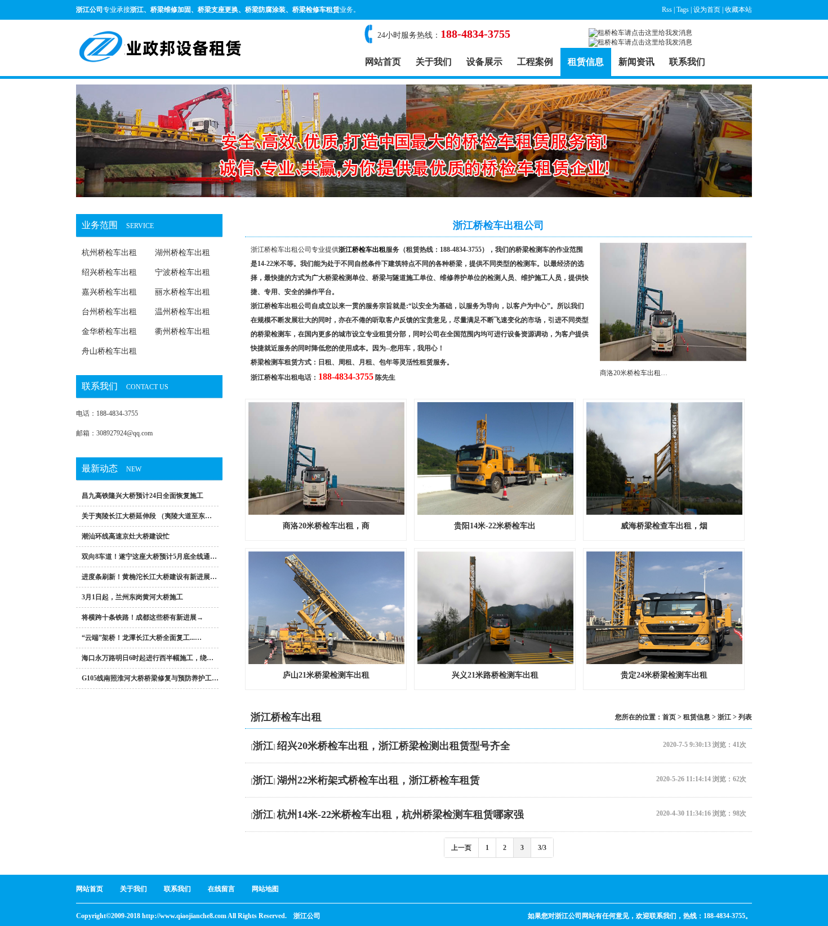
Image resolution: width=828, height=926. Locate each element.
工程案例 (535, 61)
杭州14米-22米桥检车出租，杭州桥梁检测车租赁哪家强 (400, 814)
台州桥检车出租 (109, 312)
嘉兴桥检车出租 (109, 292)
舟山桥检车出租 (109, 351)
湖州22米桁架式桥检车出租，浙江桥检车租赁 (378, 780)
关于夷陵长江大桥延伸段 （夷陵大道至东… (147, 516)
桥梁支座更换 (218, 10)
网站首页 (383, 61)
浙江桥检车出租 (274, 377)
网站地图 (265, 889)
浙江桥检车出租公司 (281, 249)
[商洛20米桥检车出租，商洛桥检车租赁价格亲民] (673, 359)
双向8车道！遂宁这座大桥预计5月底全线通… (149, 556)
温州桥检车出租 (182, 312)
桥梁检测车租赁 (274, 362)
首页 (669, 717)
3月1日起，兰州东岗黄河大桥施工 (132, 597)
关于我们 (434, 61)
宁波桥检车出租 (182, 272)
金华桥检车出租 (109, 331)
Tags (682, 10)
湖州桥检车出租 (182, 252)
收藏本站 (738, 10)
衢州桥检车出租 (182, 331)
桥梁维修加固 (170, 10)
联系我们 (687, 61)
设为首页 (706, 10)
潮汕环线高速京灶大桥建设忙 (126, 536)
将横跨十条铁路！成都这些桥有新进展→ (142, 617)
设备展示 (484, 61)
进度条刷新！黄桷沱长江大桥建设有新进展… (149, 577)
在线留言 (221, 889)
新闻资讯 (636, 61)
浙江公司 (306, 916)
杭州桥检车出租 (109, 252)
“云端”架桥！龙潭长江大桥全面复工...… (142, 638)
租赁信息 (586, 61)
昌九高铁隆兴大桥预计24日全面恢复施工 (142, 496)
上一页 (461, 848)
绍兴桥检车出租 (109, 272)
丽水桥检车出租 (182, 292)
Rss (667, 10)
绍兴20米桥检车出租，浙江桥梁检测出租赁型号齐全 (393, 745)
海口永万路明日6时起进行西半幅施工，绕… (147, 658)
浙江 (137, 10)
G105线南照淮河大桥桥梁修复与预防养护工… (150, 678)
